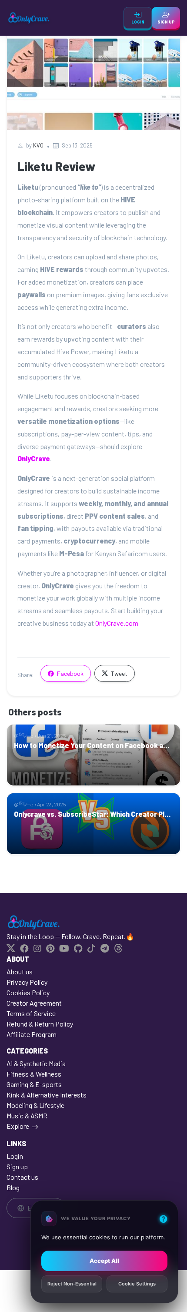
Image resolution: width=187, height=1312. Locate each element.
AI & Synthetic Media (36, 1063)
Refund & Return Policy (40, 1024)
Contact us (22, 1177)
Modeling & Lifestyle (35, 1105)
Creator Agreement (34, 1003)
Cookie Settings (137, 1284)
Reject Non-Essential (72, 1284)
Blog (13, 1187)
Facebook (69, 673)
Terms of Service (31, 1013)
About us (20, 971)
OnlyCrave (33, 458)
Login (15, 1156)
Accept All (104, 1260)
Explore (18, 1126)
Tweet (118, 673)
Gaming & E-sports (34, 1084)
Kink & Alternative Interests (47, 1095)
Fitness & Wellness (34, 1074)
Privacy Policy (27, 982)
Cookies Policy (28, 992)
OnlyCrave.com (116, 623)
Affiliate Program (32, 1034)
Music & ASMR (27, 1115)
